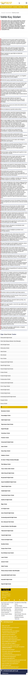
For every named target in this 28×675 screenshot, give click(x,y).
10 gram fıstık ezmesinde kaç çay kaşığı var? (11, 654)
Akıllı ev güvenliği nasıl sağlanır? (9, 643)
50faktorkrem (5, 673)
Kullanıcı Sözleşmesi (6, 594)
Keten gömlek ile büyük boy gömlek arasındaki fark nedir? (14, 660)
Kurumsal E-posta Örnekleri (7, 602)
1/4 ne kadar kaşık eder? (7, 653)
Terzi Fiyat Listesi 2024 (6, 607)
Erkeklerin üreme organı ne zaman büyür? (11, 645)
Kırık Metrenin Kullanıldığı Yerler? (20, 603)
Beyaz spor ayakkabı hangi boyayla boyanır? (11, 639)
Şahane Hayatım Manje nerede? (6, 614)
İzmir (24, 6)
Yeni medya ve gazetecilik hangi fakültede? (11, 651)
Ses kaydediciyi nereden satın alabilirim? (10, 631)
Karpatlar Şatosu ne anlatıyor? (8, 634)
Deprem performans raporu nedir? (9, 636)
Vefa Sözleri (3, 355)
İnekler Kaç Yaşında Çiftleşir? (8, 649)
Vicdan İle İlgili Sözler (6, 375)
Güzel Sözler (8, 12)
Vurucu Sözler (4, 403)
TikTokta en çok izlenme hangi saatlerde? (11, 661)
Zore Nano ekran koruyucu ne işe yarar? (10, 627)
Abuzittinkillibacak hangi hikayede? (9, 641)
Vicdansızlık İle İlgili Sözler (7, 382)
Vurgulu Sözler (4, 400)
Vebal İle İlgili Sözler (5, 365)
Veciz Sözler (3, 358)
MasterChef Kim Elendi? (6, 6)
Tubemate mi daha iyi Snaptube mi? (9, 632)
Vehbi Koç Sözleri (15, 12)
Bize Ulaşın (4, 597)
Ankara (20, 6)
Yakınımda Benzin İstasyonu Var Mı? (19, 610)
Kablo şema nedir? (6, 625)
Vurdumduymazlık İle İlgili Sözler (8, 396)
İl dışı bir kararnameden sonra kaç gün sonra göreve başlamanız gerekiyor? (13, 647)
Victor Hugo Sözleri (5, 386)
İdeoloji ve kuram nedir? (7, 629)
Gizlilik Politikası (5, 592)
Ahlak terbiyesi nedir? (6, 665)
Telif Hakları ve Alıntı (6, 595)
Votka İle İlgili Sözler (5, 393)
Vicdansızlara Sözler (5, 379)
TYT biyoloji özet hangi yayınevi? (9, 656)
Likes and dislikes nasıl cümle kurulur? (10, 663)
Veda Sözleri (3, 351)
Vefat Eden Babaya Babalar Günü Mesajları (11, 341)
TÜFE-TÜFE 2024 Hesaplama (5, 605)
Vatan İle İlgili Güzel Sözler (7, 368)
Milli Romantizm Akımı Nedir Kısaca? (10, 638)
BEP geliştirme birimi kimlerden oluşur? (10, 667)
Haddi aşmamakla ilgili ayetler (8, 658)
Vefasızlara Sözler (5, 348)
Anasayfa (3, 12)
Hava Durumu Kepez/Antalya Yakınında (20, 613)
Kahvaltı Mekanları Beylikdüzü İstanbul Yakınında (19, 617)
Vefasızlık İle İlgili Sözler (6, 337)
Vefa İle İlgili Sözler (5, 344)
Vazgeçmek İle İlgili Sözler (7, 362)
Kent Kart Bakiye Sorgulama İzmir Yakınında (21, 606)
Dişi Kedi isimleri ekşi (6, 609)
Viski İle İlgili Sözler (5, 389)
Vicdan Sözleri (4, 372)
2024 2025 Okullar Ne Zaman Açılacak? (6, 611)
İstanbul (15, 6)
